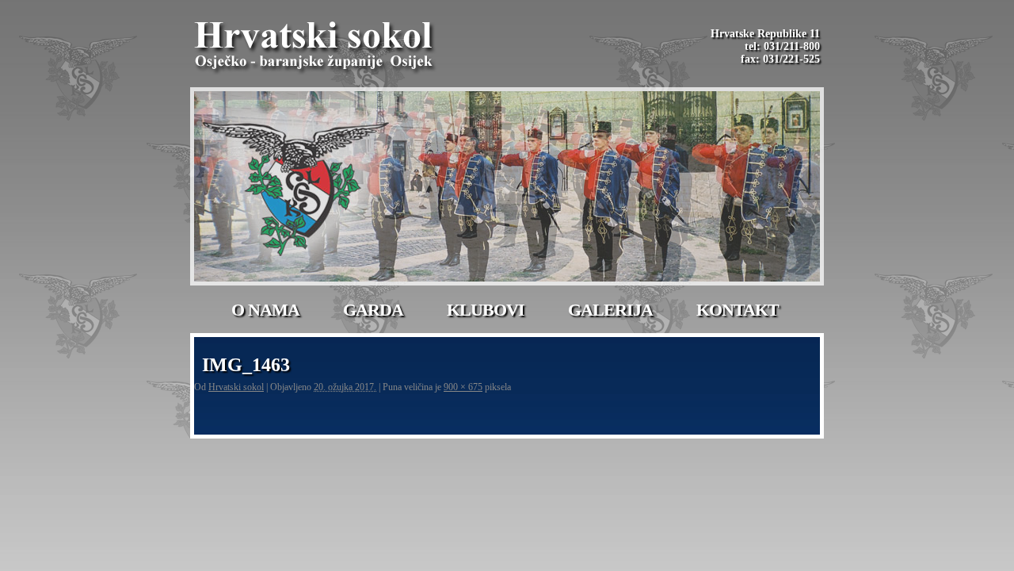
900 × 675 (463, 387)
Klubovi (485, 310)
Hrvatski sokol (236, 387)
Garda (373, 310)
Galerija (610, 310)
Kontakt (737, 310)
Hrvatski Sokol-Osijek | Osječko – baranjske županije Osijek (316, 47)
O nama (265, 310)
